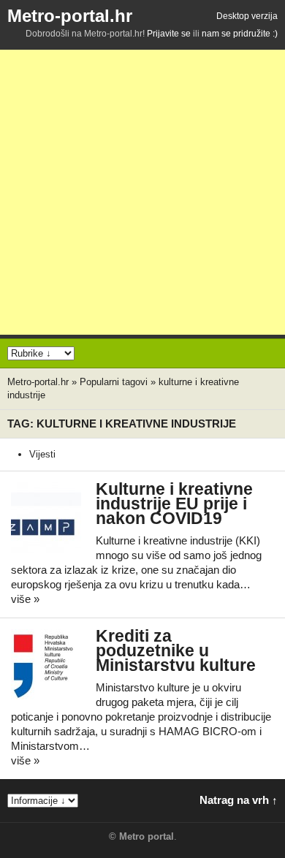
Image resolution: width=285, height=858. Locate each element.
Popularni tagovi (114, 381)
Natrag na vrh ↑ (239, 800)
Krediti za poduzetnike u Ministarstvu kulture (176, 651)
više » (25, 599)
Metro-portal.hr (69, 16)
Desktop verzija (247, 16)
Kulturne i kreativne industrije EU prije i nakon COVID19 (174, 504)
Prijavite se (169, 34)
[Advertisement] (142, 192)
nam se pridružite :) (240, 34)
